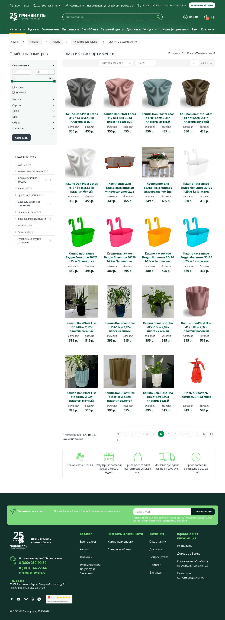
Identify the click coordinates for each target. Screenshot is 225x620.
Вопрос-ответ (159, 557)
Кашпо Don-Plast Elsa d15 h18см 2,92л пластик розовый (196, 326)
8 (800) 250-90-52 (153, 5)
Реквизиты (184, 546)
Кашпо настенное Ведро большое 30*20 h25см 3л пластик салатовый (81, 257)
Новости (155, 565)
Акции (84, 549)
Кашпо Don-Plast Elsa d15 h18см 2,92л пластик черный (82, 326)
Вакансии (155, 572)
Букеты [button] (25, 225)
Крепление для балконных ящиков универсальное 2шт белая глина (158, 187)
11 (196, 434)
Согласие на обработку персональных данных (192, 563)
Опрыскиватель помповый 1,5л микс (196, 395)
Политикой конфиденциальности (168, 520)
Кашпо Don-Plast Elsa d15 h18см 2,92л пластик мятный (82, 396)
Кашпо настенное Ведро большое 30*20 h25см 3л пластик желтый (158, 257)
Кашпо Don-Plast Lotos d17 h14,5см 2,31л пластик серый (81, 117)
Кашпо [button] (25, 188)
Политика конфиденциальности (192, 575)
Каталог (35, 41)
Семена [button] (25, 232)
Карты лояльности (120, 541)
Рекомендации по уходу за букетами (90, 569)
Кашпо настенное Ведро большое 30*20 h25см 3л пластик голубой (196, 257)
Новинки (86, 557)
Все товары (88, 541)
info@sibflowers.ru (32, 573)
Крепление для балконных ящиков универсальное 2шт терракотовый (119, 187)
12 (204, 434)
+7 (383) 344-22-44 (176, 5)
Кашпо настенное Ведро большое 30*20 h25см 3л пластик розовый (120, 257)
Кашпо (56, 41)
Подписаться (203, 511)
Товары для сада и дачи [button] (35, 218)
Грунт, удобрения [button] (31, 195)
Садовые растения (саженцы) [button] (35, 203)
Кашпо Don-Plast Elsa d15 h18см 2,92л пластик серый (158, 326)
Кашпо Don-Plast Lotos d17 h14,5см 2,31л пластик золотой (196, 117)
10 (189, 434)
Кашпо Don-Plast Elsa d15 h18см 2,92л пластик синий (120, 326)
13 (211, 434)
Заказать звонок (202, 5)
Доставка (155, 549)
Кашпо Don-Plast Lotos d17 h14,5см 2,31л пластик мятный (158, 117)
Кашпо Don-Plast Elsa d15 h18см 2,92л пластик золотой (120, 396)
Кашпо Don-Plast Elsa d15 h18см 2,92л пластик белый (158, 396)
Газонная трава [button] (29, 212)
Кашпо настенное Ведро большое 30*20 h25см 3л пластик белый (196, 187)
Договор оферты (188, 553)
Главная (14, 41)
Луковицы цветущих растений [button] (35, 240)
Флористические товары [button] (35, 179)
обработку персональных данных (191, 517)
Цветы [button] (24, 164)
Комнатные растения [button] (33, 171)
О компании (157, 541)
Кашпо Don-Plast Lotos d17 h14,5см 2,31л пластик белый (81, 187)
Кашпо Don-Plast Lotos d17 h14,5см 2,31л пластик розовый (120, 117)
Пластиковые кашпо (85, 41)
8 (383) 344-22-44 (33, 567)
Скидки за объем (119, 549)
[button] (116, 62)
